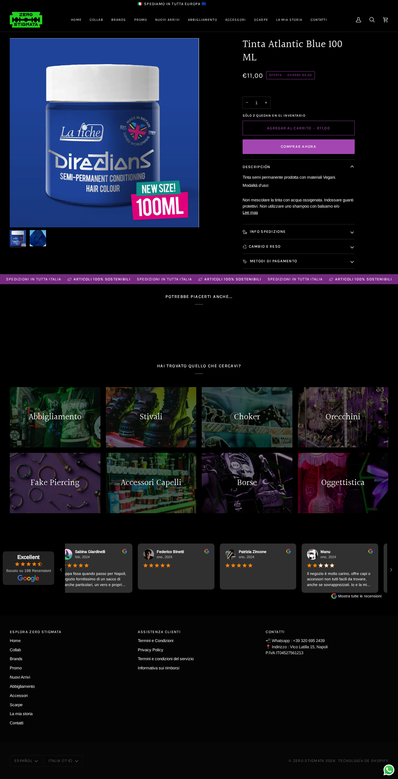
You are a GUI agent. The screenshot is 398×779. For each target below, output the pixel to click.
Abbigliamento (22, 686)
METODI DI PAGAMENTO (273, 261)
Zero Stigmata (308, 760)
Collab (15, 649)
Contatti (16, 723)
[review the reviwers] (115, 551)
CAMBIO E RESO (265, 246)
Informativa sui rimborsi (158, 668)
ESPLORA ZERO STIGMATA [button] (35, 632)
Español (23, 760)
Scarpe (16, 704)
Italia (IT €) (60, 760)
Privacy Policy (150, 649)
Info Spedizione (267, 231)
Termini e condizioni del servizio (166, 658)
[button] (96, 20)
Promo (16, 668)
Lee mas (250, 212)
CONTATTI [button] (275, 632)
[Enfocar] (104, 132)
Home (15, 640)
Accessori (19, 695)
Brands (16, 658)
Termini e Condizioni (155, 640)
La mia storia (21, 713)
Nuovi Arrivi (20, 677)
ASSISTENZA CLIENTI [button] (159, 632)
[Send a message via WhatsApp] (389, 770)
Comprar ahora (298, 146)
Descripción (256, 167)
